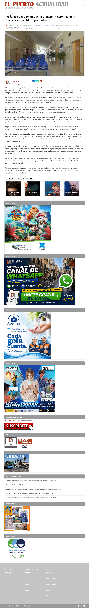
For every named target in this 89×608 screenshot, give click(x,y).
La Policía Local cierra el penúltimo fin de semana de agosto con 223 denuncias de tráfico (29, 493)
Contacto (48, 590)
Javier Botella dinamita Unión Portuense (17, 485)
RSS (47, 596)
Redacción (15, 82)
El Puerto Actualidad (14, 606)
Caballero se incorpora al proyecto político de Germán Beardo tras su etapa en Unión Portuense (31, 480)
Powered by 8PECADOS (26, 606)
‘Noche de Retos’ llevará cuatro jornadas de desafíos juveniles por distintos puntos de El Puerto (31, 498)
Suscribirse (7, 572)
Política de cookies (51, 584)
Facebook (27, 572)
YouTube (27, 584)
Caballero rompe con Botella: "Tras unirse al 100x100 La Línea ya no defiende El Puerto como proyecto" (33, 489)
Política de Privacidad (51, 578)
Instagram (28, 578)
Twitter (27, 590)
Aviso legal (49, 572)
